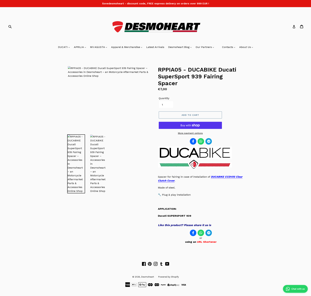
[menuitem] (64, 47)
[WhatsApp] (201, 141)
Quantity (164, 98)
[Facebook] (193, 141)
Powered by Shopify (168, 277)
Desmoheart (147, 277)
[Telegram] (208, 141)
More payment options (190, 133)
